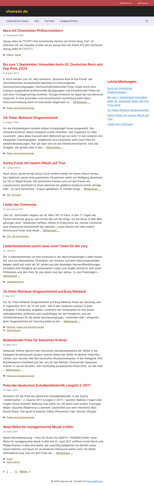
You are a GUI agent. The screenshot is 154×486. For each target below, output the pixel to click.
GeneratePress (95, 481)
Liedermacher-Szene (17, 21)
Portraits (49, 21)
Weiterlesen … (81, 102)
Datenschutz (126, 3)
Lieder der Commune (19, 204)
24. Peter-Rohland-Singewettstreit (30, 118)
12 (16, 471)
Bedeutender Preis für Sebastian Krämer (35, 340)
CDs (36, 21)
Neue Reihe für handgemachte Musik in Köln (38, 427)
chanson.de (17, 11)
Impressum (143, 3)
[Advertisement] (129, 55)
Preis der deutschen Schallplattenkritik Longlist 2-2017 (47, 385)
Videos (10, 54)
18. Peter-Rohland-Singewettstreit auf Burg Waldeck (44, 291)
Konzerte (16, 194)
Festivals (10, 327)
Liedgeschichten (69, 21)
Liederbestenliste (15, 281)
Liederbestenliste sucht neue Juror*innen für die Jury (45, 246)
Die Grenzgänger (20, 236)
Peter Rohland (13, 330)
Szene (18, 54)
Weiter (25, 471)
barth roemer (13, 462)
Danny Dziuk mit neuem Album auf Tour (34, 163)
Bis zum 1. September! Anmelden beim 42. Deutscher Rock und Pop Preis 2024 (128, 101)
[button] (147, 21)
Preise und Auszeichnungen (20, 108)
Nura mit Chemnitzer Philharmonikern (33, 31)
